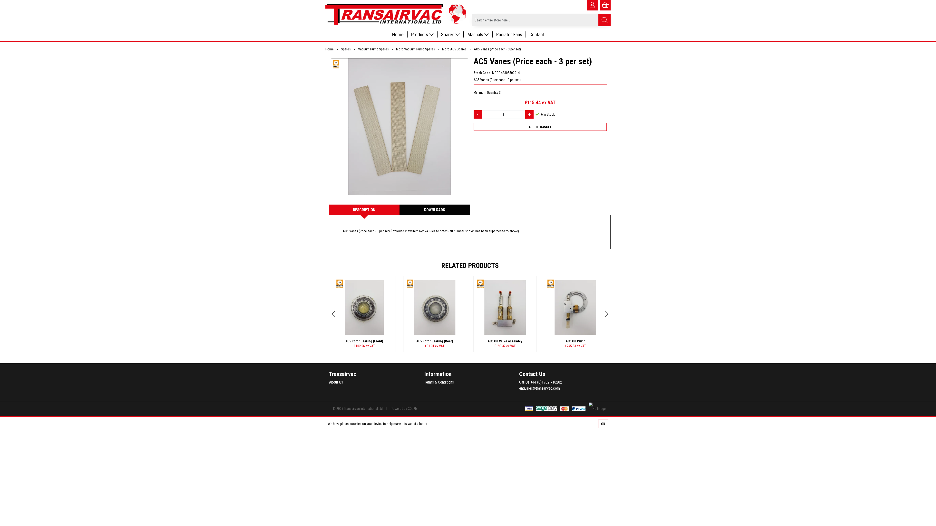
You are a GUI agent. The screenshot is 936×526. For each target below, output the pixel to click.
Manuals (475, 35)
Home (398, 35)
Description (364, 209)
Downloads (434, 209)
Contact (536, 35)
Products (420, 35)
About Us (336, 382)
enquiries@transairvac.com (539, 388)
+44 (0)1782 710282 (546, 382)
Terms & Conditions (439, 382)
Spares (448, 35)
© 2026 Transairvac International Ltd (358, 409)
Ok (603, 424)
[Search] (604, 20)
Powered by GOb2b (404, 409)
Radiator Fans (509, 35)
